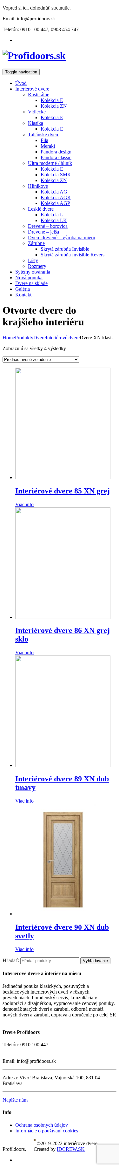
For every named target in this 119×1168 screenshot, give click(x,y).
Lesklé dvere (41, 209)
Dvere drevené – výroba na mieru (61, 237)
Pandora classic (56, 157)
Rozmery (37, 266)
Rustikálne (38, 94)
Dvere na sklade (31, 283)
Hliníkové (38, 186)
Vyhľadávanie (95, 960)
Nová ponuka (29, 277)
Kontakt (23, 294)
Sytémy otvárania (32, 272)
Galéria (22, 289)
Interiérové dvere (32, 89)
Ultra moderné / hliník (50, 163)
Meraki (48, 146)
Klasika (35, 123)
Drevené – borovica (48, 226)
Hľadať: (11, 960)
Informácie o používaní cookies (46, 1130)
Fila (44, 140)
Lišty (33, 260)
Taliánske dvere (43, 134)
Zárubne (36, 243)
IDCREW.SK (71, 1149)
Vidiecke (37, 111)
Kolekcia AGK (56, 197)
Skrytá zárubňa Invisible (65, 249)
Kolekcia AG (54, 191)
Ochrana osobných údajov (41, 1125)
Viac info (24, 504)
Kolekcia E (52, 100)
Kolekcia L (52, 214)
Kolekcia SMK (56, 174)
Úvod (21, 83)
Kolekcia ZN (54, 106)
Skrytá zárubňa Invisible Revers (72, 254)
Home (9, 337)
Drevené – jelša (43, 231)
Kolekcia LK (54, 220)
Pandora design (56, 151)
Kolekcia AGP (55, 203)
